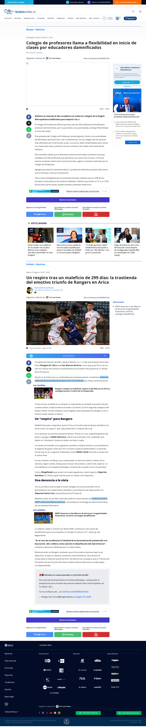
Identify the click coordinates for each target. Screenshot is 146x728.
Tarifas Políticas (11, 712)
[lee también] (44, 393)
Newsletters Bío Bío (77, 2)
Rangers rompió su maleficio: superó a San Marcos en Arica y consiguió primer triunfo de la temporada (82, 390)
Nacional (17, 18)
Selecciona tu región (16, 2)
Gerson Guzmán (35, 52)
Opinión (70, 18)
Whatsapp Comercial (89, 713)
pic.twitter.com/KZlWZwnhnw (74, 591)
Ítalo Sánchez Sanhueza (44, 288)
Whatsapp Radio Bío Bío (130, 713)
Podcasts (8, 18)
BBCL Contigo (94, 18)
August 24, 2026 (83, 596)
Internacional (29, 18)
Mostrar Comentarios (68, 200)
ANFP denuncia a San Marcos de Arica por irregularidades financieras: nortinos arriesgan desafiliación (81, 514)
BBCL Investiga (81, 18)
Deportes (50, 18)
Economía (41, 18)
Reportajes (9, 696)
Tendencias (61, 18)
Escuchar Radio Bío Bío (128, 2)
